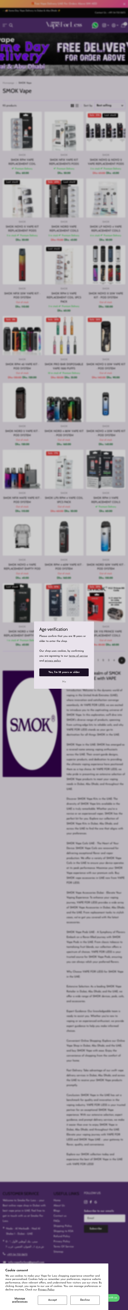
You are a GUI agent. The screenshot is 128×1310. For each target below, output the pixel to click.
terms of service (78, 656)
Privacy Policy (46, 1289)
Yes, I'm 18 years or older (64, 672)
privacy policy (53, 660)
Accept (52, 1300)
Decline (85, 1300)
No (64, 681)
